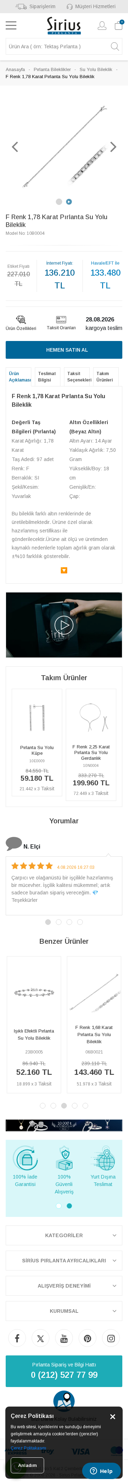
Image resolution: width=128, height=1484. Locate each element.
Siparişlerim (42, 6)
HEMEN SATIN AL (67, 350)
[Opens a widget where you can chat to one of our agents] (101, 1471)
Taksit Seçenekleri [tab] (78, 377)
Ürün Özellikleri (21, 328)
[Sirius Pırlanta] (64, 25)
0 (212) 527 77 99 (64, 1375)
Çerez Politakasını (28, 1448)
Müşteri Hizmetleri (95, 6)
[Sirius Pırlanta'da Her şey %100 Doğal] (64, 1125)
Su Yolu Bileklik (96, 69)
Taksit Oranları (61, 327)
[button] (14, 146)
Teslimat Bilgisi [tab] (47, 377)
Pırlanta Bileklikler (52, 69)
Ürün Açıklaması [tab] (20, 377)
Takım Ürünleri (104, 377)
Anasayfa (15, 69)
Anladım (27, 1465)
